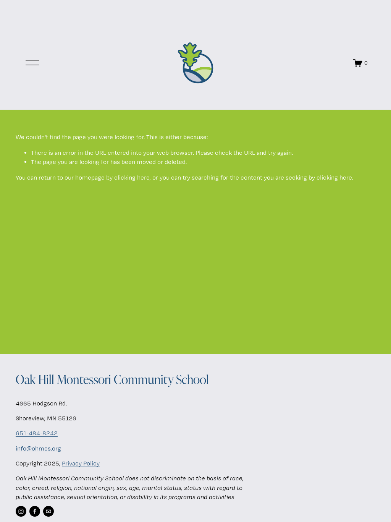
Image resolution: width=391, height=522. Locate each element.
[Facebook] (34, 511)
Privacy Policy (81, 463)
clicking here (132, 177)
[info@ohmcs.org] (48, 511)
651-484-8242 (37, 433)
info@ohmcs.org (38, 448)
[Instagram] (21, 511)
